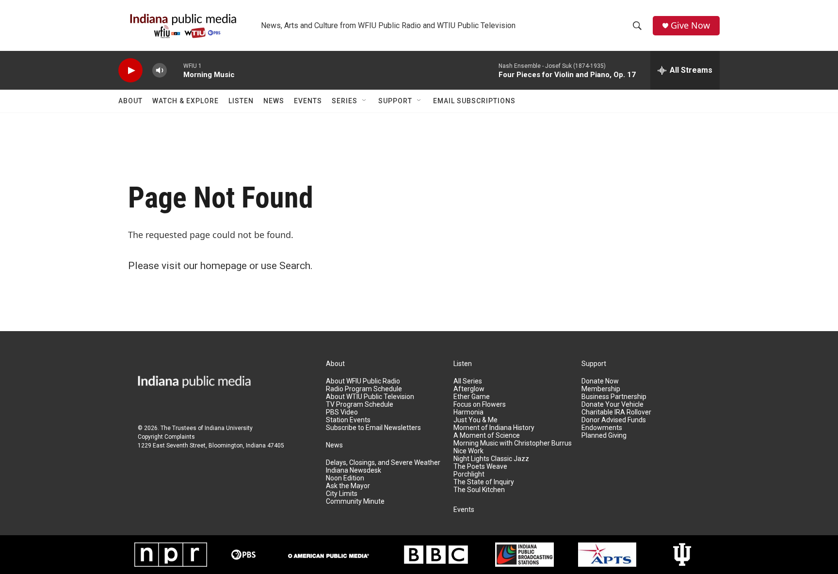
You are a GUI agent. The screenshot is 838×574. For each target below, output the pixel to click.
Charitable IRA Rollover (616, 412)
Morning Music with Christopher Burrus (512, 443)
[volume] (159, 70)
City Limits (341, 493)
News (273, 101)
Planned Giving (604, 435)
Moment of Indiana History (493, 427)
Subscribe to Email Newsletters (373, 427)
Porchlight (468, 474)
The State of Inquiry (483, 482)
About (130, 101)
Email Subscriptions (474, 101)
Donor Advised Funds (613, 420)
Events (308, 101)
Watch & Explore (185, 101)
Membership (600, 389)
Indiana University (229, 428)
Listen (241, 101)
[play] (130, 70)
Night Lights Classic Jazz (491, 458)
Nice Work (468, 451)
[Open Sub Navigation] (365, 101)
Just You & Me (475, 420)
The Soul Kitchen (479, 490)
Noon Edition (345, 478)
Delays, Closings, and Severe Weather (383, 462)
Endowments (601, 427)
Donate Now (600, 381)
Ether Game (471, 396)
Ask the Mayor (348, 486)
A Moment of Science (486, 435)
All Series (467, 381)
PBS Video (342, 412)
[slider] (175, 70)
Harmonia (468, 412)
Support (395, 101)
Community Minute (355, 501)
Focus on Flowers (479, 404)
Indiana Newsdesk (353, 470)
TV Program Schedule (359, 404)
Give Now (690, 25)
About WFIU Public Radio (363, 381)
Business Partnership (613, 396)
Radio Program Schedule (364, 389)
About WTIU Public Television (370, 396)
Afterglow (468, 389)
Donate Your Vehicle (612, 404)
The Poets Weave (480, 466)
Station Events (348, 420)
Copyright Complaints (166, 436)
